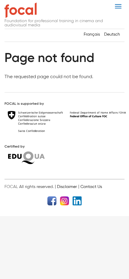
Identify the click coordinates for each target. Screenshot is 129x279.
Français (92, 34)
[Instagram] (64, 200)
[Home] (20, 10)
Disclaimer (67, 186)
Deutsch (112, 34)
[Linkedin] (77, 200)
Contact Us (91, 186)
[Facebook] (51, 200)
